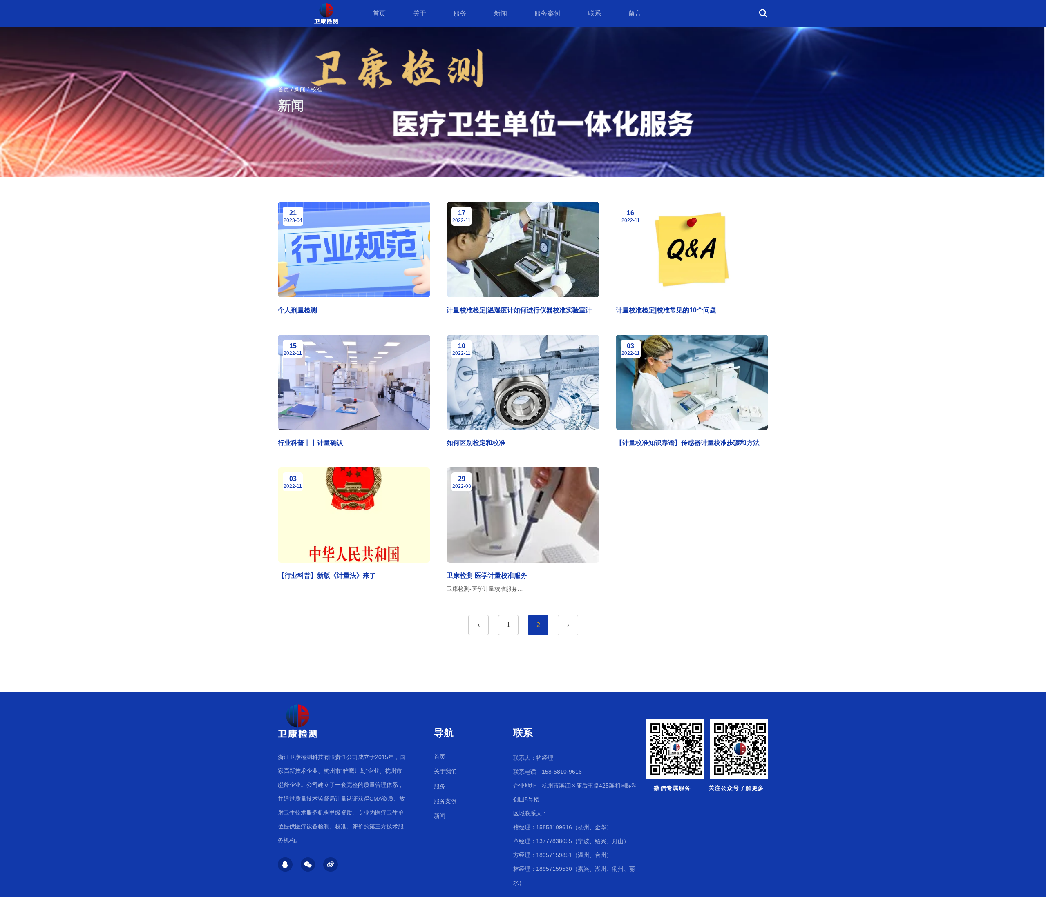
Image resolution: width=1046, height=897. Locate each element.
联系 (594, 13)
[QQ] (285, 864)
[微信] (308, 864)
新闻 (500, 13)
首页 (379, 13)
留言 (634, 13)
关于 (419, 13)
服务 (460, 13)
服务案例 (547, 13)
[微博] (330, 864)
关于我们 (445, 771)
